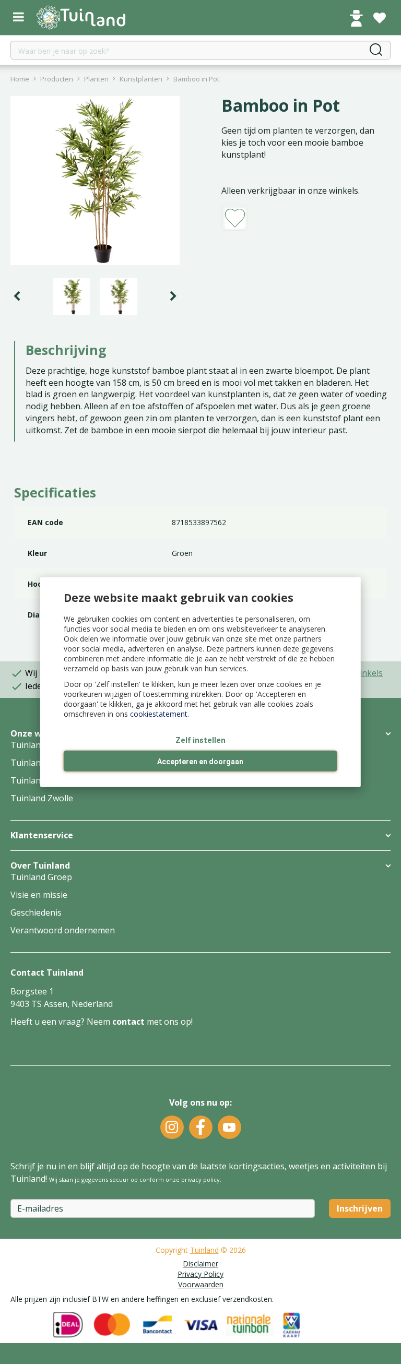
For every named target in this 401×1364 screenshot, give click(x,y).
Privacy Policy (200, 1274)
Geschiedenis (36, 912)
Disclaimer (200, 1263)
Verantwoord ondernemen (62, 930)
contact (128, 1021)
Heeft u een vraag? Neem (61, 1021)
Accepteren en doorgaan (200, 761)
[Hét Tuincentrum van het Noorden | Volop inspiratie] (81, 17)
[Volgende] (173, 296)
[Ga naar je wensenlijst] (379, 18)
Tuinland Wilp (37, 780)
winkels (368, 673)
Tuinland (204, 1250)
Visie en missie (38, 894)
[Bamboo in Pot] (95, 180)
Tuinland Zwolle (41, 798)
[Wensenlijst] (379, 18)
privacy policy (200, 1179)
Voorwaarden (200, 1284)
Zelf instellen (200, 739)
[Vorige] (16, 296)
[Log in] (356, 18)
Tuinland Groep (41, 877)
